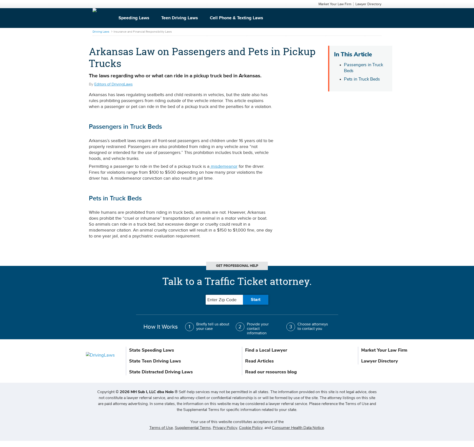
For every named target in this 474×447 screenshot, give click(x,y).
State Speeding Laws (151, 350)
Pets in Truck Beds (362, 79)
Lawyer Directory (368, 4)
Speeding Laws (133, 18)
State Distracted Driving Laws (161, 372)
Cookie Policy (250, 427)
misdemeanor (223, 166)
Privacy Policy (225, 427)
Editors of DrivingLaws (113, 84)
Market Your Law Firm (334, 4)
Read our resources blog (271, 372)
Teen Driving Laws (179, 18)
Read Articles (259, 361)
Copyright (137, 392)
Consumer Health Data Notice (298, 427)
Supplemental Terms (193, 427)
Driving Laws (101, 31)
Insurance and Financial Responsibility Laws (143, 31)
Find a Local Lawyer (266, 350)
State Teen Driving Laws (155, 361)
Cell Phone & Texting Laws (236, 18)
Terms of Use (161, 427)
